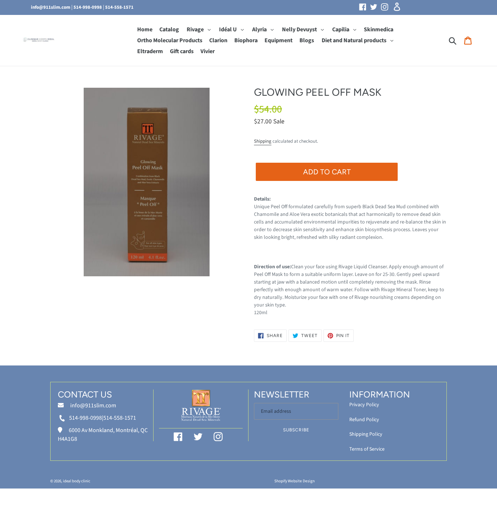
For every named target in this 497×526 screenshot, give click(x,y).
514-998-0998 (87, 7)
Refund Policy (364, 419)
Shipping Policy (365, 434)
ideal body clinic (76, 481)
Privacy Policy (364, 404)
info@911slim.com (50, 7)
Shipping (262, 141)
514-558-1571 (119, 7)
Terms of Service (367, 449)
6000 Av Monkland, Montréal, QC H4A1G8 (103, 434)
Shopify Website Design (294, 481)
